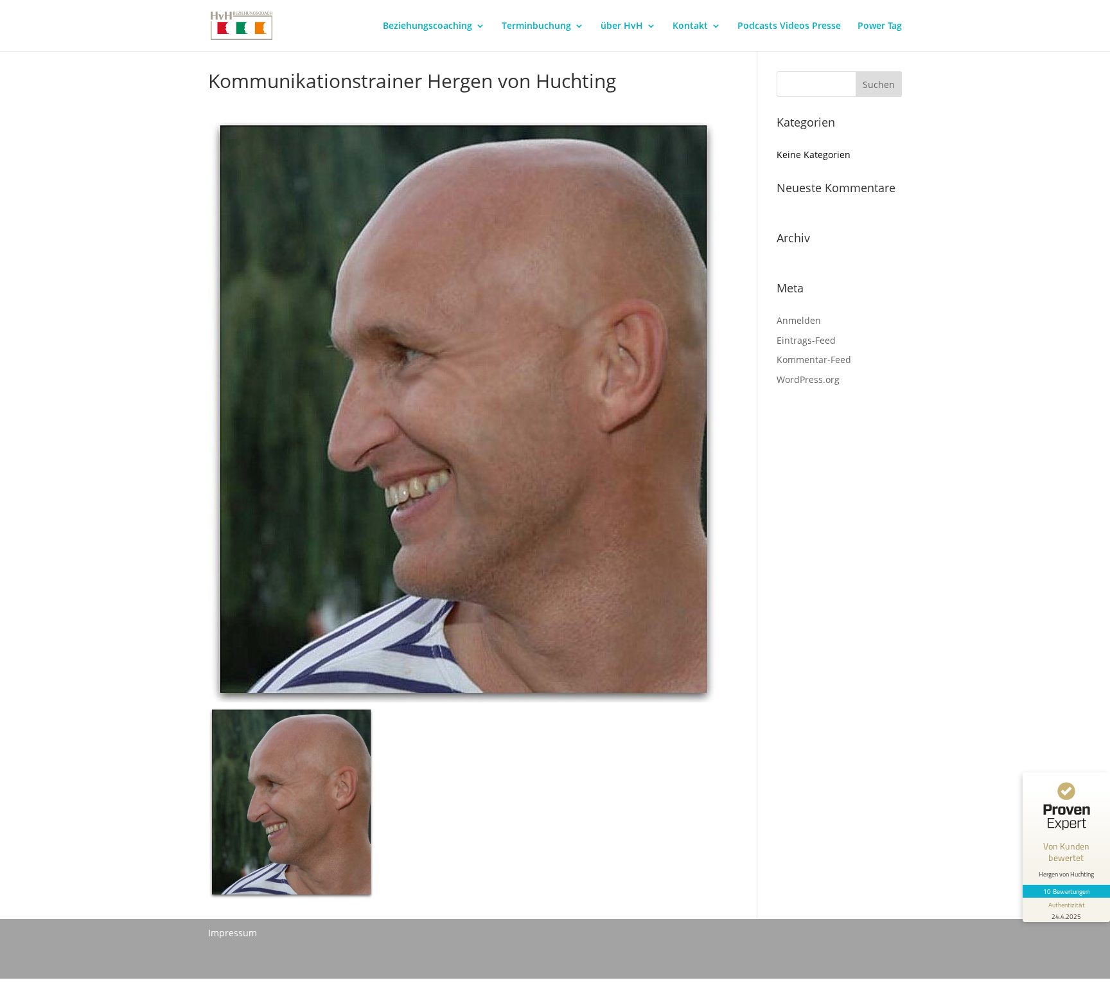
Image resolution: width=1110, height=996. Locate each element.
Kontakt (690, 26)
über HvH (622, 26)
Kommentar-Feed (814, 359)
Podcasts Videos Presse (789, 26)
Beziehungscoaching (427, 26)
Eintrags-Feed (806, 340)
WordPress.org (808, 379)
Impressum (232, 933)
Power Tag (880, 26)
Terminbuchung (536, 26)
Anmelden (799, 320)
